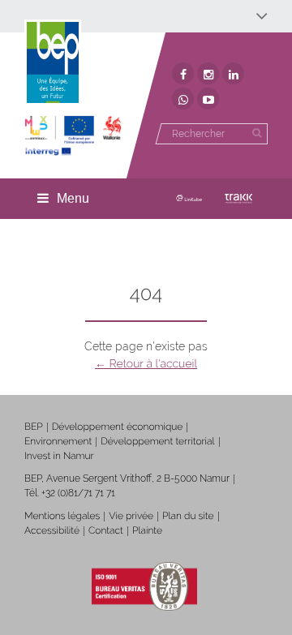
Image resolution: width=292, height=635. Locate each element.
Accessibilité (51, 530)
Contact (105, 530)
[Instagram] (208, 73)
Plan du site (187, 515)
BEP (33, 426)
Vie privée (131, 515)
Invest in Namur (59, 455)
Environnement (58, 441)
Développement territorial (157, 441)
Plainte (147, 530)
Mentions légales (62, 515)
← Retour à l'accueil (146, 364)
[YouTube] (208, 98)
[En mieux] (73, 136)
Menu (73, 198)
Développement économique (117, 426)
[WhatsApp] (183, 98)
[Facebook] (183, 73)
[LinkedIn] (233, 73)
